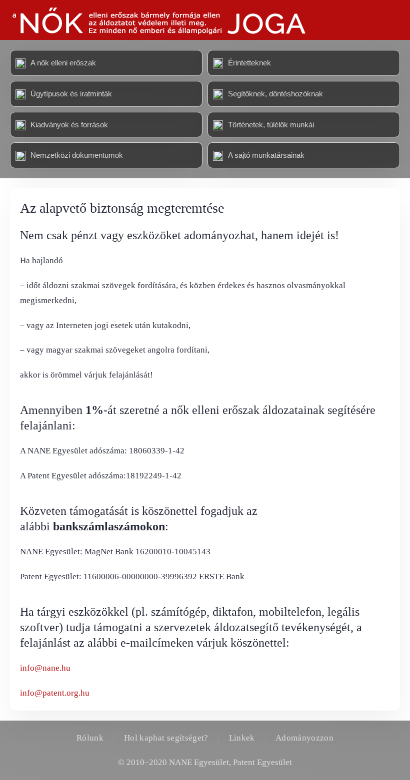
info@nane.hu (45, 668)
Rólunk (90, 738)
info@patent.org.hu (55, 693)
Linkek (242, 738)
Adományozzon (305, 738)
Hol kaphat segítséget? (166, 738)
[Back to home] (158, 20)
